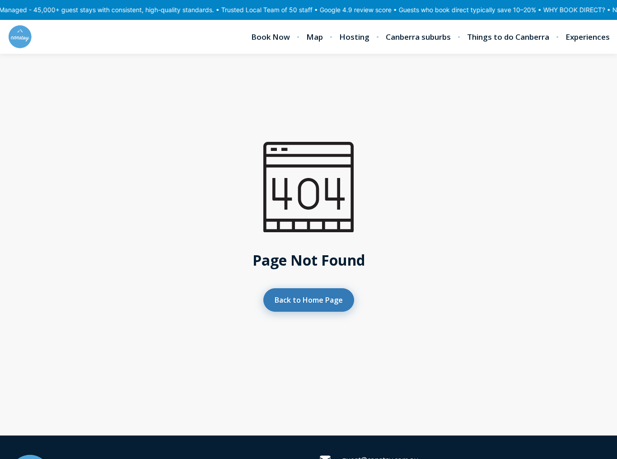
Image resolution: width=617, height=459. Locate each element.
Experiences (588, 37)
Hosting (354, 37)
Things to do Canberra (508, 37)
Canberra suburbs (418, 37)
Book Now (270, 37)
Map (314, 37)
